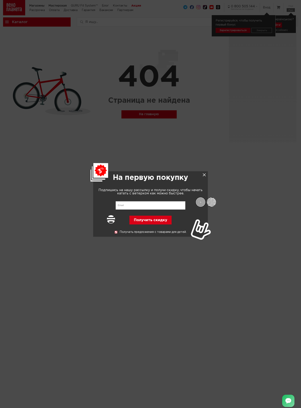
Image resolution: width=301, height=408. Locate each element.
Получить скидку (150, 220)
